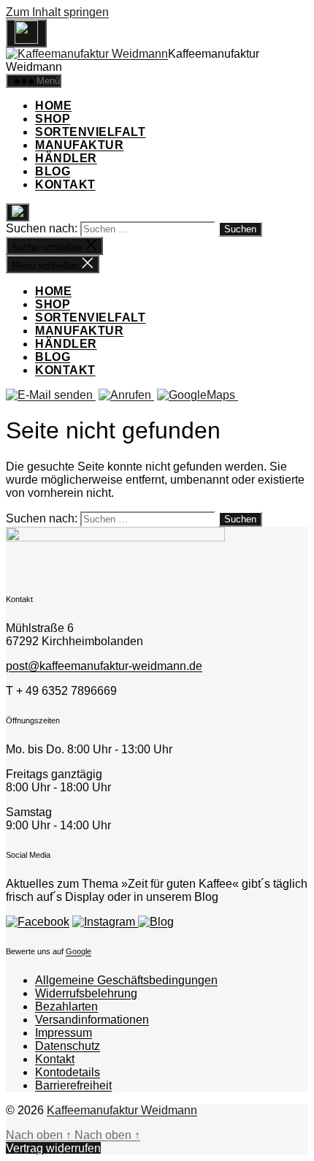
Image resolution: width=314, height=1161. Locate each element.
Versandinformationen (92, 1019)
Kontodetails (67, 1072)
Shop (52, 119)
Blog (52, 171)
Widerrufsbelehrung (86, 993)
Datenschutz (67, 1046)
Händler (66, 158)
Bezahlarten (66, 1006)
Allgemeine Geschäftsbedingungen (126, 980)
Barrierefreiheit (73, 1085)
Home (53, 105)
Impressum (63, 1033)
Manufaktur (79, 145)
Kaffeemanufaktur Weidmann (122, 1110)
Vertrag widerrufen (53, 1148)
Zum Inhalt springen (57, 12)
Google (78, 951)
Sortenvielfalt (90, 132)
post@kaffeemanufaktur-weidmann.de (104, 666)
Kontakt (65, 184)
